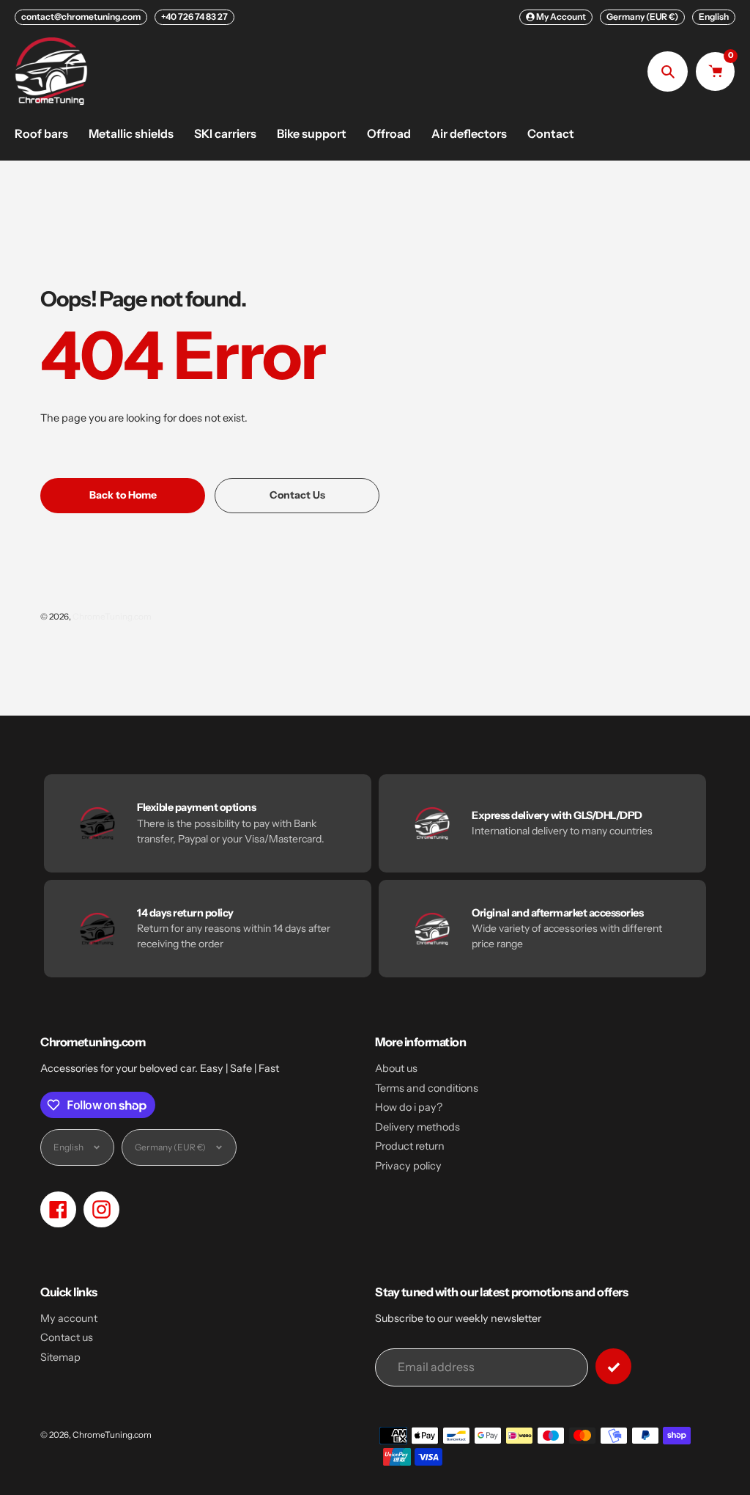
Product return (410, 1146)
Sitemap (60, 1357)
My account (68, 1318)
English (714, 16)
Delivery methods (417, 1127)
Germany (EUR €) (642, 16)
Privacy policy (408, 1165)
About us (396, 1068)
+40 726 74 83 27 (194, 16)
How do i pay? (408, 1107)
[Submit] (613, 1366)
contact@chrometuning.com (81, 16)
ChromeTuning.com (112, 616)
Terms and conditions (426, 1088)
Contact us (66, 1337)
